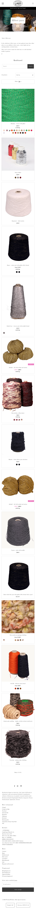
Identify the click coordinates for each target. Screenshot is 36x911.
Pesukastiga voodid (18, 897)
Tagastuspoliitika (6, 874)
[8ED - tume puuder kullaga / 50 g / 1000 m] (22, 130)
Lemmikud (4, 858)
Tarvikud (4, 811)
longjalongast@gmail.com (8, 832)
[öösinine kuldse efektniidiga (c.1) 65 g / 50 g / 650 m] (19, 272)
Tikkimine (4, 816)
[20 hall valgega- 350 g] (4, 640)
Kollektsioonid (5, 855)
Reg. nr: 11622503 (6, 837)
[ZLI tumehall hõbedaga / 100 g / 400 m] (4, 333)
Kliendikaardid (5, 860)
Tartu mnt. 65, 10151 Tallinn (9, 835)
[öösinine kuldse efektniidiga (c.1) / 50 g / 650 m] (17, 272)
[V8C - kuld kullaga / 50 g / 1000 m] (29, 130)
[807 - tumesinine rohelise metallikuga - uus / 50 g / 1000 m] (9, 130)
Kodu (3, 38)
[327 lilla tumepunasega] (14, 420)
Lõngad (4, 807)
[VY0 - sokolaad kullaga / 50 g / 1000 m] (20, 133)
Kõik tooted (5, 856)
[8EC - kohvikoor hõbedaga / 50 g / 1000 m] (19, 130)
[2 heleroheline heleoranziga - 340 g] (15, 640)
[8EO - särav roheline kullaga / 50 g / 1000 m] (26, 130)
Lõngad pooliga (5, 809)
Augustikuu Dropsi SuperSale (9, 821)
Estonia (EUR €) (23, 905)
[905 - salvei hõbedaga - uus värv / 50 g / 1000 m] (14, 130)
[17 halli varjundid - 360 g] (20, 640)
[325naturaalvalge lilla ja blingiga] (22, 420)
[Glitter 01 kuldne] (15, 177)
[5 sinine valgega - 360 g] (23, 640)
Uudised (4, 851)
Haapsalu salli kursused (8, 864)
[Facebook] (14, 786)
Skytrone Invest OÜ (7, 834)
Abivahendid (5, 812)
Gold (3, 862)
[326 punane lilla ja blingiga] (17, 420)
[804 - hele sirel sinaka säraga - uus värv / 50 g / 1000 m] (7, 130)
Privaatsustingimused (7, 876)
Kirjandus (4, 814)
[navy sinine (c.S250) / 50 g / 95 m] (19, 464)
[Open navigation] (2, 3)
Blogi (3, 853)
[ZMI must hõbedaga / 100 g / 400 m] (19, 333)
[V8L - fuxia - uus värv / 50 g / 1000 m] (31, 130)
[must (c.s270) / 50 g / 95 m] (17, 464)
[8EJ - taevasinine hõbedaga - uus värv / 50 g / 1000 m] (24, 130)
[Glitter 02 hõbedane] (18, 177)
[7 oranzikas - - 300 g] (18, 640)
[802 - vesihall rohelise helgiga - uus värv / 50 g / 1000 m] (4, 130)
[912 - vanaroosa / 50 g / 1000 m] (17, 130)
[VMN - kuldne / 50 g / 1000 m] (13, 133)
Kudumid (4, 818)
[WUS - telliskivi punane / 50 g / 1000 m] (25, 133)
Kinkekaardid (5, 820)
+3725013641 (5, 830)
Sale (3, 823)
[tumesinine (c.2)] (18, 688)
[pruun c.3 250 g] (20, 688)
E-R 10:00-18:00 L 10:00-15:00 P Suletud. (13, 841)
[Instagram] (17, 786)
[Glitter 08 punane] (20, 177)
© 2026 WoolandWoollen (8, 899)
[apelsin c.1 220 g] (15, 688)
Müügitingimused (6, 870)
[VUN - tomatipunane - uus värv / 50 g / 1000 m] (15, 133)
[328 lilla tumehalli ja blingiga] (19, 420)
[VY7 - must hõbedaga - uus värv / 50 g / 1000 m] (23, 133)
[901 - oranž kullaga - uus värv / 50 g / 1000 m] (12, 130)
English (9, 905)
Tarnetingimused (6, 872)
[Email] (21, 786)
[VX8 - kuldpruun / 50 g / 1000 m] (18, 133)
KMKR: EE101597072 (7, 839)
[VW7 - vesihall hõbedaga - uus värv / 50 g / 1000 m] (4, 133)
